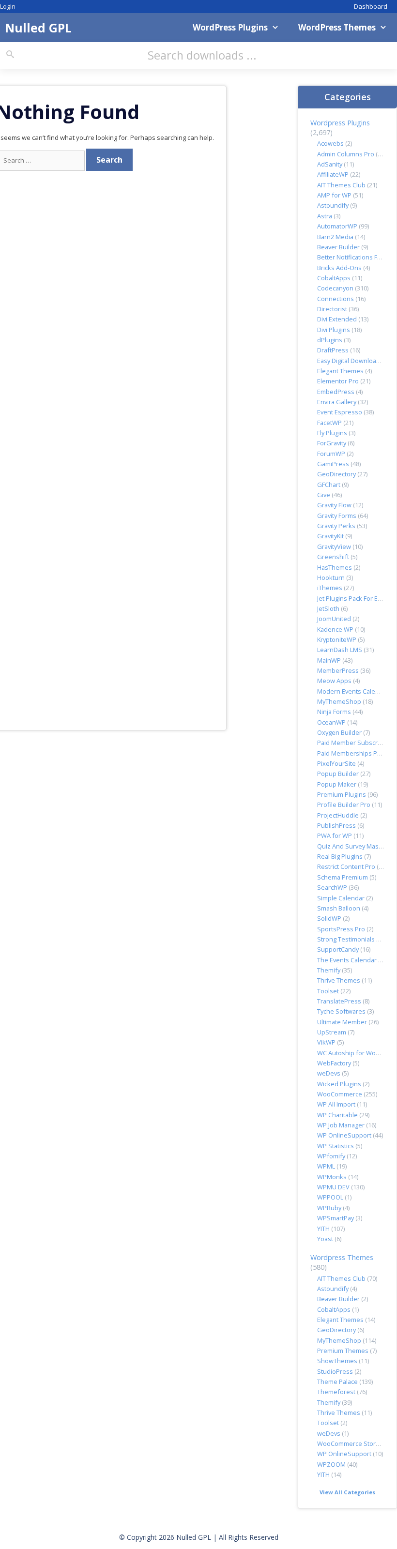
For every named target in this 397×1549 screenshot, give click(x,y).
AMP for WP (334, 195)
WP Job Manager (341, 1125)
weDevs (328, 1073)
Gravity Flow (334, 505)
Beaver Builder (338, 247)
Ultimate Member (342, 1021)
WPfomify (331, 1156)
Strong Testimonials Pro (351, 939)
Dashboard (370, 6)
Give (323, 494)
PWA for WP (334, 835)
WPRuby (329, 1207)
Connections (335, 298)
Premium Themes (342, 1350)
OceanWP (331, 722)
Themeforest (336, 1391)
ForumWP (331, 453)
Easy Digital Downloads (350, 360)
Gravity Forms (336, 515)
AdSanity (329, 164)
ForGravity (331, 443)
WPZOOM (331, 1464)
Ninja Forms (334, 711)
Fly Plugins (332, 432)
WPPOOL (330, 1197)
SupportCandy (338, 949)
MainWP (329, 660)
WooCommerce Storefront (355, 1443)
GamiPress (333, 463)
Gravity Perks (336, 525)
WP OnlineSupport (344, 1135)
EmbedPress (335, 391)
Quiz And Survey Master (352, 846)
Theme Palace (337, 1381)
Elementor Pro (338, 381)
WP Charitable (337, 1114)
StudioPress (335, 1371)
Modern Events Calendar (353, 691)
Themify (328, 970)
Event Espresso (339, 412)
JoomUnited (334, 618)
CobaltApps (334, 277)
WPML (326, 1166)
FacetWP (329, 422)
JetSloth (328, 608)
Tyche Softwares (341, 1011)
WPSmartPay (335, 1218)
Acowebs (330, 143)
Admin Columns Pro (345, 154)
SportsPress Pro (341, 929)
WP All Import (336, 1104)
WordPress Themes (337, 27)
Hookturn (331, 577)
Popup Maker (336, 784)
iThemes (329, 587)
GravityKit (330, 536)
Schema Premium (342, 877)
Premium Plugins (341, 794)
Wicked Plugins (339, 1083)
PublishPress (336, 825)
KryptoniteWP (336, 639)
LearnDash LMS (339, 649)
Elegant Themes (340, 370)
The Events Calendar (347, 960)
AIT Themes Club (341, 185)
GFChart (328, 484)
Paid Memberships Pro (350, 753)
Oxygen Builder (339, 732)
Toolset (328, 991)
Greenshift (333, 556)
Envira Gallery (336, 401)
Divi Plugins (333, 329)
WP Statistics (335, 1145)
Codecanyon (335, 288)
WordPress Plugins (230, 27)
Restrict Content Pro (346, 866)
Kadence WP (335, 629)
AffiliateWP (333, 174)
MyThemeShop (339, 701)
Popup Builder (338, 773)
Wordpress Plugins (340, 122)
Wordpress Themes (341, 1257)
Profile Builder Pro (343, 804)
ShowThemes (337, 1360)
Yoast (325, 1238)
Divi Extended (337, 319)
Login (7, 6)
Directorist (332, 308)
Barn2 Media (335, 236)
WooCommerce (339, 1094)
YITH (323, 1228)
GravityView (334, 546)
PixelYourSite (336, 763)
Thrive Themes (338, 980)
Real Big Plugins (340, 856)
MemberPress (338, 670)
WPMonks (332, 1176)
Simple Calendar (341, 898)
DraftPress (333, 350)
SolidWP (329, 918)
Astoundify (333, 205)
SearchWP (332, 887)
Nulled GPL (38, 27)
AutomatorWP (337, 226)
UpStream (331, 1032)
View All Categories (347, 1492)
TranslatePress (339, 1001)
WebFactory (334, 1063)
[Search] (10, 55)
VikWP (326, 1042)
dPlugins (329, 339)
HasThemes (334, 567)
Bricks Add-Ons (339, 267)
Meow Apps (334, 680)
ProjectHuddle (338, 815)
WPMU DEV (333, 1187)
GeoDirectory (336, 474)
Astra (324, 216)
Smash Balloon (338, 908)
